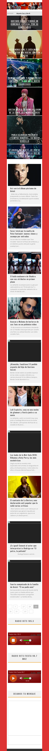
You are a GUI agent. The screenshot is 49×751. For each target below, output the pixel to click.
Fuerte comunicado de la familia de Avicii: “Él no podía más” (24, 585)
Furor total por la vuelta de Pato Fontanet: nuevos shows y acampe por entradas (23, 234)
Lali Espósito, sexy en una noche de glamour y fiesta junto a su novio (24, 412)
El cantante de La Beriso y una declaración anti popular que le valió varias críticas (24, 503)
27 (24, 607)
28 (30, 607)
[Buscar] (40, 13)
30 (10, 611)
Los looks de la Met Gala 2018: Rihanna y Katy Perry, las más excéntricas (23, 458)
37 (25, 611)
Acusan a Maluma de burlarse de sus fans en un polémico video (24, 323)
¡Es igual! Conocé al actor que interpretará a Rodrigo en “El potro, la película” (23, 548)
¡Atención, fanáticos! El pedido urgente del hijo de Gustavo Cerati (23, 367)
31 (17, 611)
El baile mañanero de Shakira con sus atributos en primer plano (23, 279)
